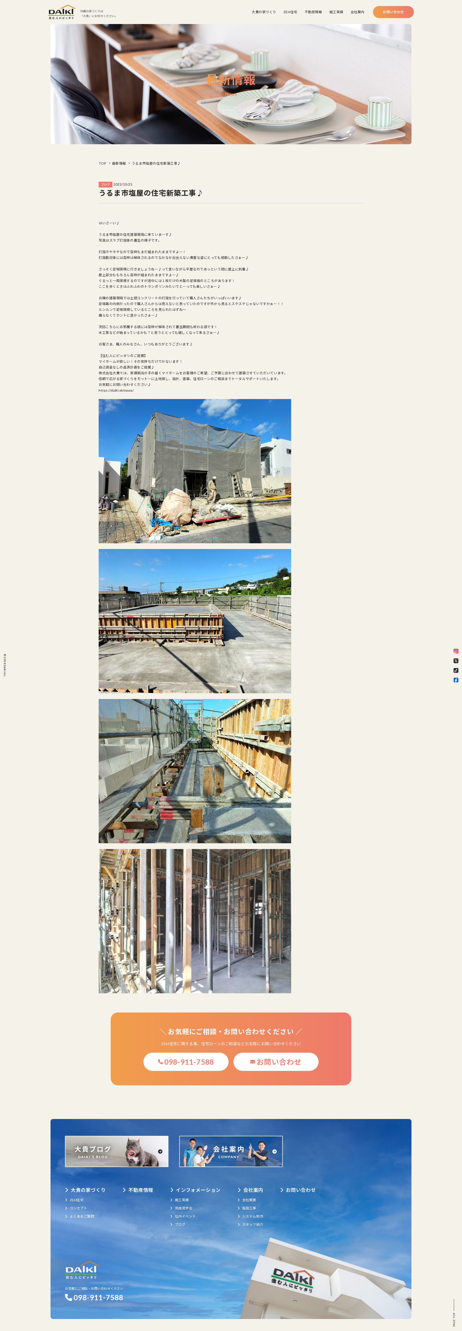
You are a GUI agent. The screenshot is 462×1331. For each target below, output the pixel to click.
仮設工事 (249, 1208)
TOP (102, 163)
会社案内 (358, 12)
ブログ (180, 1224)
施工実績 (336, 12)
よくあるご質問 (82, 1216)
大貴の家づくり (264, 12)
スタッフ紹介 (252, 1224)
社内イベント (185, 1216)
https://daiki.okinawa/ (116, 390)
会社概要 (249, 1200)
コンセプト (78, 1208)
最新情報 (119, 163)
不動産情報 (313, 12)
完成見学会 (183, 1208)
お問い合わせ (393, 12)
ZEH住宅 (290, 12)
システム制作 (252, 1216)
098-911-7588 (189, 1061)
